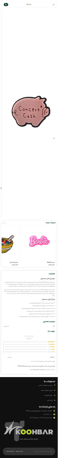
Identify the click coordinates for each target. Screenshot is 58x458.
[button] (5, 223)
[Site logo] (29, 5)
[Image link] (29, 429)
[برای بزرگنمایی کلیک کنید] (54, 138)
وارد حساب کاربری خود (38, 369)
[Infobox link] (29, 385)
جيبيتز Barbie (51, 262)
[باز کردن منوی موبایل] (53, 4)
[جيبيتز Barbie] (38, 243)
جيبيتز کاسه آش (14, 262)
